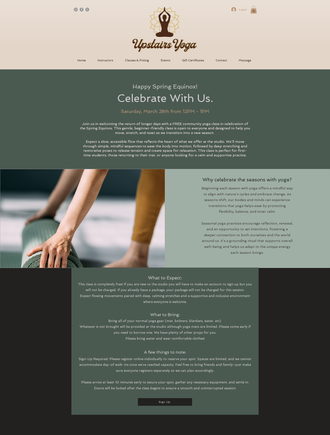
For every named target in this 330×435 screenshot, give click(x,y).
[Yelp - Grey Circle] (87, 9)
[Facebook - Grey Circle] (81, 9)
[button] (253, 10)
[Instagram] (76, 9)
